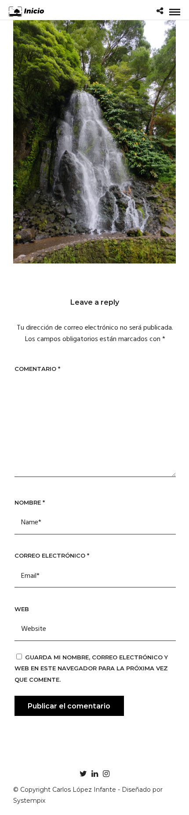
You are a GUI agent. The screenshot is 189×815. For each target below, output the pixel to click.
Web (22, 608)
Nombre (30, 502)
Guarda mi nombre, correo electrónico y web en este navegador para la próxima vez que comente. (91, 668)
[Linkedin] (94, 773)
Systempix (29, 800)
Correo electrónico (52, 555)
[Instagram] (105, 773)
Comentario (37, 368)
